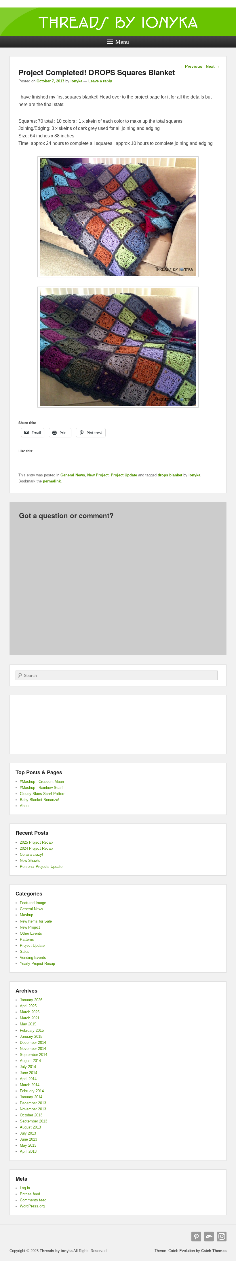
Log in (25, 1188)
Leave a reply (100, 81)
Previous (191, 66)
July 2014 (28, 1067)
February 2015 (32, 1030)
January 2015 (31, 1036)
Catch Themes (214, 1251)
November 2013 (33, 1109)
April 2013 (28, 1151)
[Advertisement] (118, 724)
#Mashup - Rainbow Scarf (41, 787)
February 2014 (32, 1091)
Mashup (26, 915)
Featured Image (33, 903)
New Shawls (30, 860)
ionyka (76, 81)
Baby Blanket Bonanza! (39, 800)
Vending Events (33, 957)
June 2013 (28, 1139)
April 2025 (28, 1006)
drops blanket (170, 475)
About (25, 806)
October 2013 (31, 1115)
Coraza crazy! (31, 854)
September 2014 (33, 1054)
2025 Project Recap (36, 842)
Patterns (27, 939)
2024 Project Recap (36, 848)
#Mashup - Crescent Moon (42, 781)
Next (213, 66)
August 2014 (30, 1061)
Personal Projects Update (41, 866)
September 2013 (33, 1121)
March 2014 (29, 1085)
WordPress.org (32, 1206)
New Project (98, 475)
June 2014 (28, 1073)
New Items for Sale (36, 921)
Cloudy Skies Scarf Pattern (42, 794)
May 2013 (28, 1145)
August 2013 (30, 1127)
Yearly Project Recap (37, 963)
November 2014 (33, 1048)
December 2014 (33, 1042)
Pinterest (196, 1236)
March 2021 (29, 1018)
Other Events (31, 933)
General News (72, 475)
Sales (24, 951)
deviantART (209, 1236)
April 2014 (28, 1079)
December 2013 (33, 1103)
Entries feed (30, 1194)
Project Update (124, 475)
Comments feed (33, 1200)
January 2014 (31, 1097)
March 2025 (29, 1012)
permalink (52, 481)
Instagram (222, 1236)
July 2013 (28, 1133)
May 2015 (28, 1024)
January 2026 (31, 1000)
